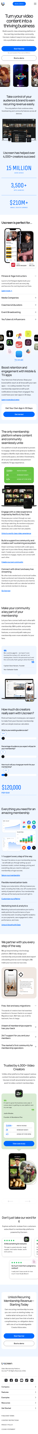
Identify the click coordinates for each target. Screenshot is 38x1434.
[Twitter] (6, 1380)
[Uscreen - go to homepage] (3, 4)
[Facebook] (11, 1380)
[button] (28, 1201)
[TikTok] (26, 1380)
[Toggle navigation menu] (35, 3)
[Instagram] (16, 1380)
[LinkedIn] (31, 1380)
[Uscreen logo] (6, 1363)
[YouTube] (21, 1380)
